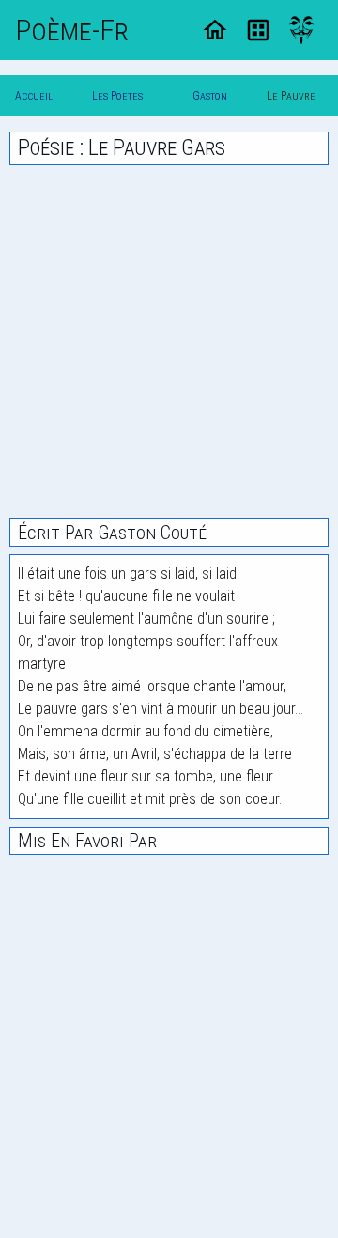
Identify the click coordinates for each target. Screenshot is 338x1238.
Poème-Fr (72, 30)
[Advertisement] (169, 342)
